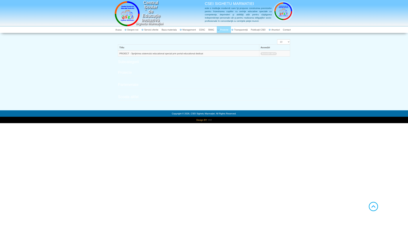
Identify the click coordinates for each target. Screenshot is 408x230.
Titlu (121, 47)
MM (210, 120)
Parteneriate (128, 84)
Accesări (265, 47)
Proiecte (125, 72)
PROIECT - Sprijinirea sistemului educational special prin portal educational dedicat (161, 53)
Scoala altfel (128, 97)
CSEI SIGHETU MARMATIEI (229, 3)
